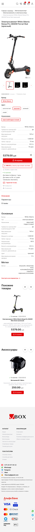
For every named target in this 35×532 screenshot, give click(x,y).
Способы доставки (7, 457)
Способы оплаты (6, 454)
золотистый (7, 108)
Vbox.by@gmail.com (11, 475)
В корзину (18, 160)
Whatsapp (7, 467)
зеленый (25, 108)
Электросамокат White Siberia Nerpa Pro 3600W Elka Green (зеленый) (17, 319)
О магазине (19, 432)
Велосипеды (5, 436)
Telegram (7, 470)
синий (4, 112)
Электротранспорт (7, 434)
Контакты (19, 434)
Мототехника (6, 439)
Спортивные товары (7, 444)
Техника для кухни (7, 446)
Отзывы (4, 459)
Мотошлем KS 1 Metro (17, 380)
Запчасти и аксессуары (8, 441)
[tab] (17, 196)
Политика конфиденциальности (25, 436)
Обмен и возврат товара (23, 439)
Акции (4, 432)
